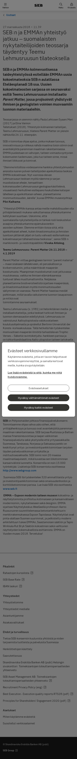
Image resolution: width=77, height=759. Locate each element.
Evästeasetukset (39, 388)
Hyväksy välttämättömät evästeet (38, 398)
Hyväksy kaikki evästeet (38, 407)
